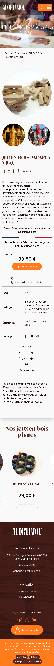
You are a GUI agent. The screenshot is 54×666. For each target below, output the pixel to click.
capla (28, 321)
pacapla (45, 321)
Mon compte (30, 630)
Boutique (20, 53)
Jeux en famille (40, 312)
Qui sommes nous (27, 591)
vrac (27, 324)
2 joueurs (41, 301)
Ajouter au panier (27, 266)
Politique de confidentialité (28, 661)
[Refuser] (50, 652)
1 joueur (29, 301)
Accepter (21, 657)
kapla (36, 321)
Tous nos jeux (27, 597)
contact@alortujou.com (27, 571)
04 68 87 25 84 (27, 565)
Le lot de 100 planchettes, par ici (22, 402)
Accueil (9, 53)
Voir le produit (27, 504)
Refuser (34, 657)
